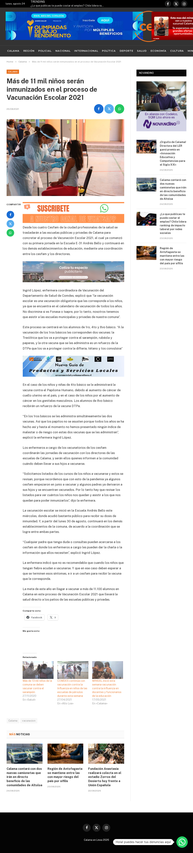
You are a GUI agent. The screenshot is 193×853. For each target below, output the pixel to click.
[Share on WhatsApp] (119, 109)
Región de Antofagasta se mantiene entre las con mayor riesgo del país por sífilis (64, 775)
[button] (182, 842)
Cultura (177, 50)
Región (28, 50)
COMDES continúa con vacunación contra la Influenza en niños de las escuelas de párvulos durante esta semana (72, 688)
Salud (142, 50)
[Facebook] (10, 214)
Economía (158, 50)
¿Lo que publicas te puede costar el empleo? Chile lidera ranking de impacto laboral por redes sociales (68, 5)
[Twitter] (10, 223)
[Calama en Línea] (149, 26)
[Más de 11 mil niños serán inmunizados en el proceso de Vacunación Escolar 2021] (65, 157)
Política (109, 50)
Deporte (126, 50)
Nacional (62, 50)
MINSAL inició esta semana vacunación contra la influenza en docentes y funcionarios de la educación (106, 688)
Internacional (86, 50)
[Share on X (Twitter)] (109, 109)
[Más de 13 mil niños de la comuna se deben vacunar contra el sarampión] (38, 670)
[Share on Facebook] (98, 109)
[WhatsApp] (10, 233)
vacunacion (28, 720)
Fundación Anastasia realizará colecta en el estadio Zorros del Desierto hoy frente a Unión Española (104, 777)
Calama (13, 50)
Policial (44, 50)
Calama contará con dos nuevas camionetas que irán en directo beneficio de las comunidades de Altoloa (24, 777)
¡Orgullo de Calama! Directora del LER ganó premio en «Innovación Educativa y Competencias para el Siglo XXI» (173, 153)
